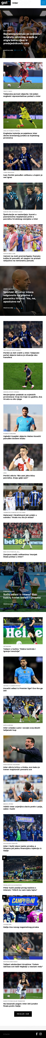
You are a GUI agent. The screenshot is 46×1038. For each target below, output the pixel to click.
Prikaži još (23, 1014)
